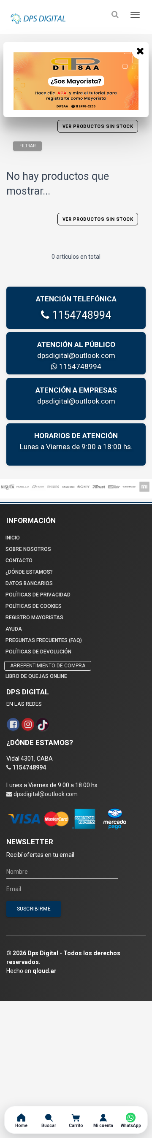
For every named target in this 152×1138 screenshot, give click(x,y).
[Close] (140, 50)
